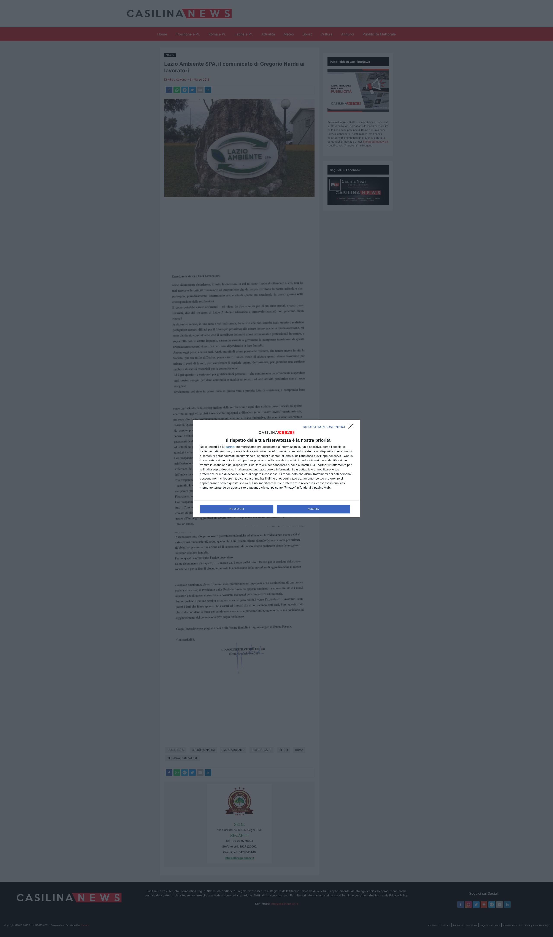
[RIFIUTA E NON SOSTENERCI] (351, 427)
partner (230, 446)
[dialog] (276, 468)
